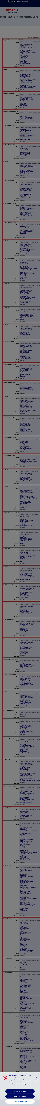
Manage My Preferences (20, 1101)
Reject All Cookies (20, 1096)
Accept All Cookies (20, 1091)
